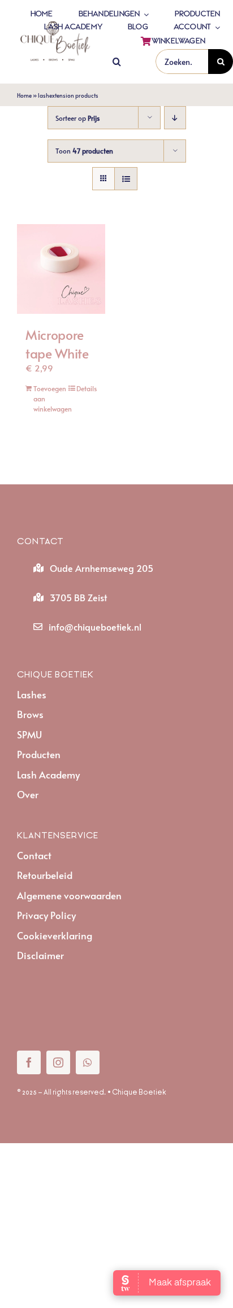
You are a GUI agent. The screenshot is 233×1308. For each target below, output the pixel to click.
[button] (117, 62)
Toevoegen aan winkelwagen (47, 398)
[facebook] (29, 1062)
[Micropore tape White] (61, 269)
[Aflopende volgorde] (175, 117)
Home (24, 95)
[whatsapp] (88, 1062)
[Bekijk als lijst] (126, 179)
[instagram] (58, 1062)
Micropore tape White (57, 343)
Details (86, 388)
